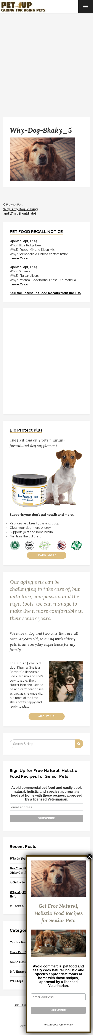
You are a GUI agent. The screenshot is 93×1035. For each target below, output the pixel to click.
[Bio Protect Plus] (46, 478)
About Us (46, 716)
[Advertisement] (46, 61)
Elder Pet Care (20, 952)
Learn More (47, 555)
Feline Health (19, 962)
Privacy (68, 1024)
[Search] (79, 743)
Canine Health (20, 942)
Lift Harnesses (20, 972)
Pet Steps (16, 981)
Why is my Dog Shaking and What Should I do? (20, 209)
